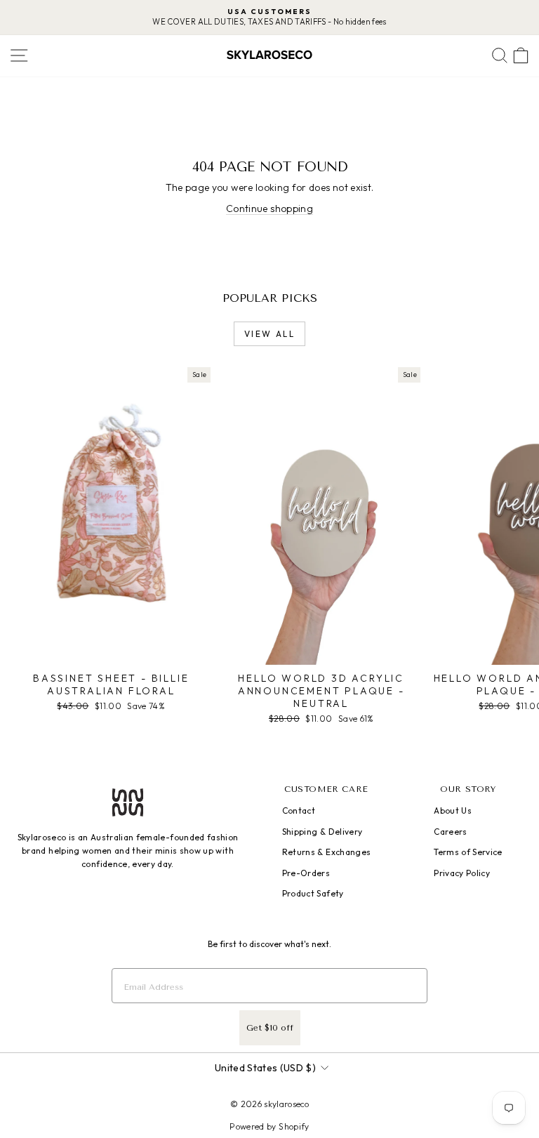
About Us (453, 810)
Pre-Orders (306, 873)
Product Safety (313, 893)
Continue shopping (269, 208)
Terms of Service (468, 852)
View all (269, 334)
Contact (298, 810)
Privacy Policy (462, 873)
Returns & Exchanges (326, 852)
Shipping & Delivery (322, 831)
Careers (450, 831)
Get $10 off (269, 1028)
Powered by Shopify (269, 1126)
